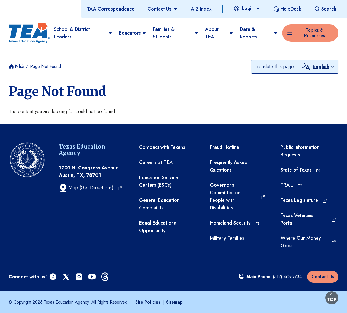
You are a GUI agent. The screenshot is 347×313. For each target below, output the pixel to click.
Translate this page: (275, 66)
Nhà (19, 66)
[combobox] (324, 66)
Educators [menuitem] (130, 33)
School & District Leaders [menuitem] (72, 33)
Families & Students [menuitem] (164, 33)
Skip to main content (22, 5)
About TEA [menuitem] (212, 33)
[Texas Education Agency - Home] (29, 33)
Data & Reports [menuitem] (248, 33)
